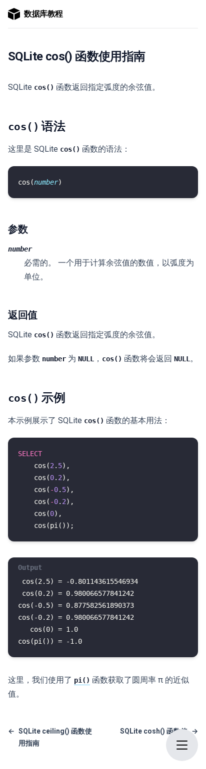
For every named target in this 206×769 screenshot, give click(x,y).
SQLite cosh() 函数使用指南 (159, 737)
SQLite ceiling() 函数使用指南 (50, 737)
